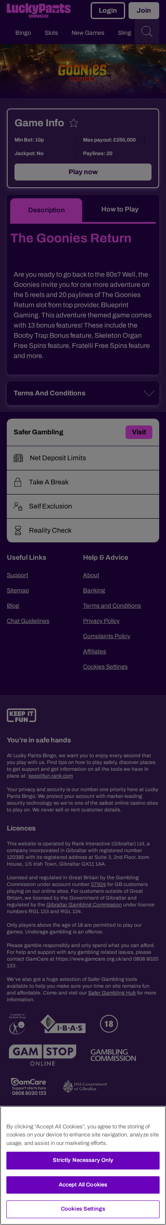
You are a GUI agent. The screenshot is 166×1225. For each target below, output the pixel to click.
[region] (83, 1165)
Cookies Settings (83, 1209)
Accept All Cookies (83, 1185)
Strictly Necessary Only (83, 1160)
